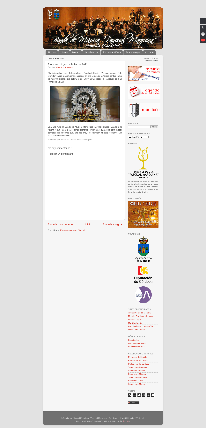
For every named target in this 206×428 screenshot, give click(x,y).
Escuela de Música (112, 52)
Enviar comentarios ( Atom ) (72, 230)
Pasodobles (133, 340)
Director (76, 52)
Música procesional (64, 67)
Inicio (88, 224)
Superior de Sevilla (136, 371)
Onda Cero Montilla (136, 330)
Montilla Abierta (135, 323)
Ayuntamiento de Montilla (139, 313)
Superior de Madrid (136, 384)
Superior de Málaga (137, 374)
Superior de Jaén (135, 381)
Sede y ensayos (133, 52)
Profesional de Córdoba (138, 364)
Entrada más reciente (60, 224)
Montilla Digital (134, 320)
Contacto (149, 52)
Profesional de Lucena (138, 360)
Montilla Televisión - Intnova (140, 316)
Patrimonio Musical (136, 347)
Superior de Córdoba (137, 367)
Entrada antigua (112, 224)
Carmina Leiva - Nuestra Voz (141, 326)
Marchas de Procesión (138, 343)
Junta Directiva (91, 52)
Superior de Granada (137, 377)
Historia (64, 52)
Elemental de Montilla (137, 357)
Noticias (52, 52)
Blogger (126, 421)
